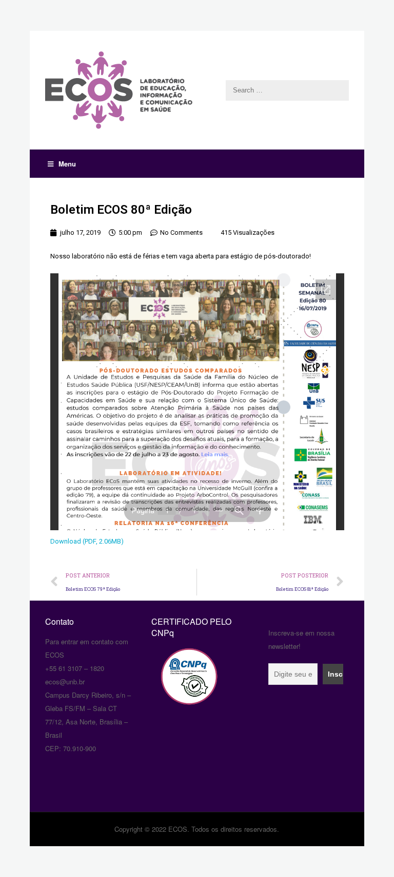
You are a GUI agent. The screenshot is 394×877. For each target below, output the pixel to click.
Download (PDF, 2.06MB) (87, 541)
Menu (67, 164)
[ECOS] (197, 90)
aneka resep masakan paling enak (46, 602)
